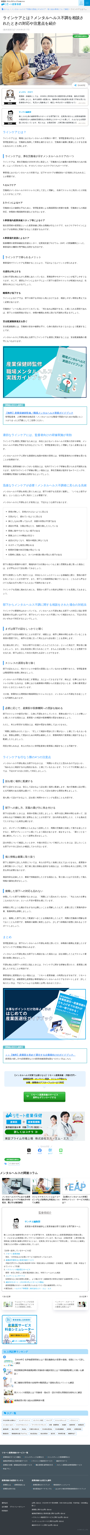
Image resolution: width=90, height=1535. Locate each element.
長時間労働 (61, 1434)
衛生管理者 (44, 1434)
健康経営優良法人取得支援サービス (20, 1260)
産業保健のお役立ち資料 (41, 1480)
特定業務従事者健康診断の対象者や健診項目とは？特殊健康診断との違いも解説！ (49, 1372)
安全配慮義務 (59, 1429)
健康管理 (72, 1425)
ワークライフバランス (39, 1425)
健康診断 (6, 1429)
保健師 (64, 1425)
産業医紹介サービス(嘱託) (12, 1457)
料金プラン (7, 1469)
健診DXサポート (61, 1461)
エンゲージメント (24, 1420)
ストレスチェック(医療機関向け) (58, 1457)
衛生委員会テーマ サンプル (42, 1489)
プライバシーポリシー (17, 1507)
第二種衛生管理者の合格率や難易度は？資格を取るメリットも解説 (44, 1382)
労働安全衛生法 (34, 1429)
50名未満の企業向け (9, 1420)
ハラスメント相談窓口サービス (18, 1269)
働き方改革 (15, 1429)
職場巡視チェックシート (62, 1485)
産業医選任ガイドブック (41, 1485)
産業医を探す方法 (9, 1489)
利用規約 (5, 1511)
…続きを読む (82, 103)
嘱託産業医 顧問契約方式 (44, 1465)
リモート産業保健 (13, 1253)
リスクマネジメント (22, 1425)
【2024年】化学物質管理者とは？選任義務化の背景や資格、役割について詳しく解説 (49, 1361)
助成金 (24, 1429)
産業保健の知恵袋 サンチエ (12, 1480)
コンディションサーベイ (15, 1276)
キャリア (49, 1420)
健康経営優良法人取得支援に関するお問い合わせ (48, 1513)
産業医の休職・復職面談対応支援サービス (17, 1465)
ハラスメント (74, 1420)
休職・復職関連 (54, 1425)
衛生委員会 (33, 1434)
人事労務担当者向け (12, 1159)
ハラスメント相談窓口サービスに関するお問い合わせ (50, 1517)
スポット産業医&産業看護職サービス (69, 1465)
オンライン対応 (38, 1420)
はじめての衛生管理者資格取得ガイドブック (70, 1489)
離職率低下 (71, 1434)
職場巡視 (6, 1434)
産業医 (69, 1429)
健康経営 (81, 1425)
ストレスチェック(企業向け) (34, 1457)
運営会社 (5, 1503)
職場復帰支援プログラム (19, 1434)
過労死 (53, 1434)
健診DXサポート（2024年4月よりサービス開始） (25, 1282)
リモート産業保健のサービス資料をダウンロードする (44, 1096)
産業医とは (7, 1485)
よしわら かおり (26, 92)
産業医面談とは (19, 1485)
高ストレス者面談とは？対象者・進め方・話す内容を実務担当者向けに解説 (48, 1392)
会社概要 (5, 1507)
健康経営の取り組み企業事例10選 (29, 1400)
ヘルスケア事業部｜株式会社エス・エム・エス (32, 1288)
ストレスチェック (60, 1420)
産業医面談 (77, 1429)
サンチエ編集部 (25, 112)
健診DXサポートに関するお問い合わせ (45, 1525)
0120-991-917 (47, 1503)
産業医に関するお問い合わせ (42, 1509)
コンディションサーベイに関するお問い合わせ (48, 1521)
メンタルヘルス (14, 1163)
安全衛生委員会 (47, 1429)
